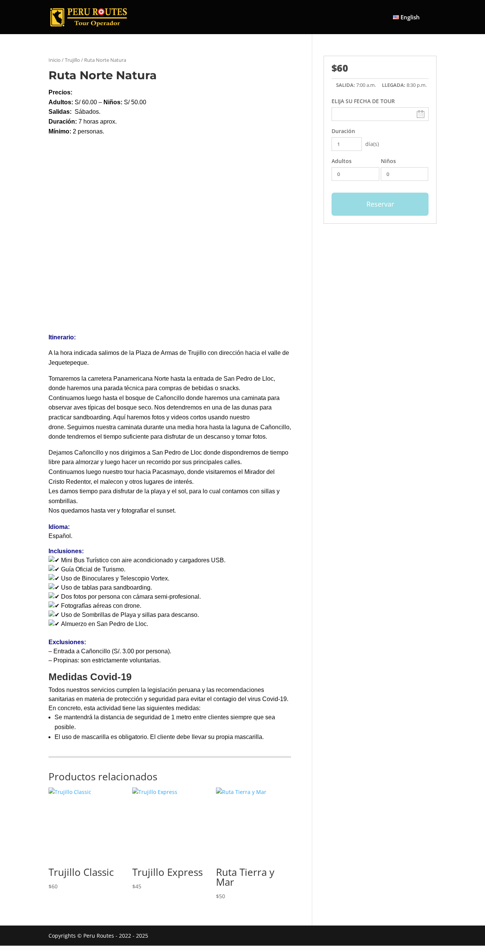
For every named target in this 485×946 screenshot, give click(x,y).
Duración (343, 131)
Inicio (54, 59)
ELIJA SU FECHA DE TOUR (363, 101)
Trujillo (72, 59)
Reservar (380, 204)
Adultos (342, 161)
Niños (388, 161)
